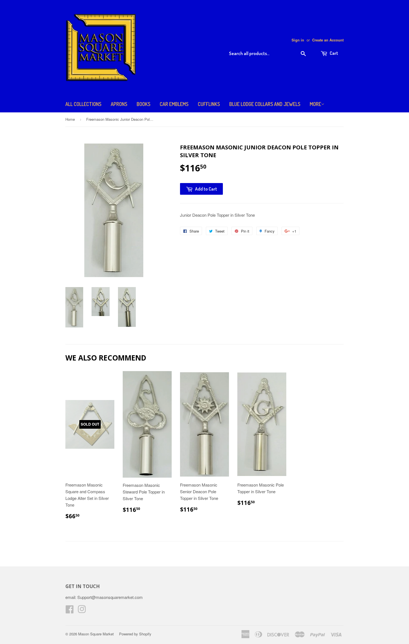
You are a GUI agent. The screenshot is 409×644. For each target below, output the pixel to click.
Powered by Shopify (135, 633)
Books (143, 104)
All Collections (83, 104)
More (315, 104)
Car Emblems (174, 104)
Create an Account (328, 40)
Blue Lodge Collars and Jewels (264, 104)
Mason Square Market (96, 633)
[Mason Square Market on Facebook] (69, 611)
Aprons (119, 104)
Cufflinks (209, 104)
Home (70, 119)
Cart (333, 53)
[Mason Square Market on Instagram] (82, 611)
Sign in (298, 40)
